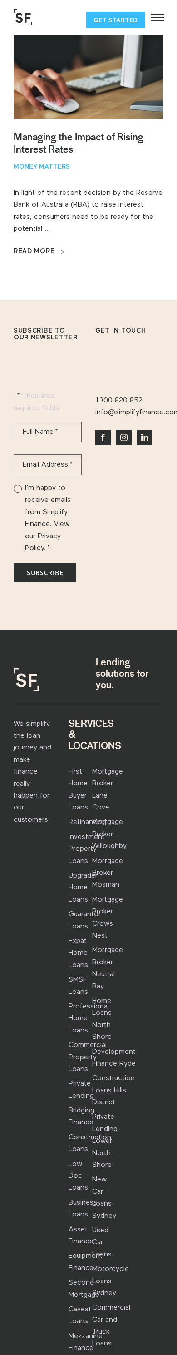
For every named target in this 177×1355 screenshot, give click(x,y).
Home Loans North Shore (102, 1019)
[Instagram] (124, 437)
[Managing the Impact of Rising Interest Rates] (88, 77)
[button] (157, 17)
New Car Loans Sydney (104, 1197)
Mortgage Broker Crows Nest (107, 917)
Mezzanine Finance (86, 1342)
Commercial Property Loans (88, 1057)
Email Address (48, 464)
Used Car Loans (102, 1242)
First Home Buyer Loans (78, 789)
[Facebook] (103, 437)
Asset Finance (81, 1235)
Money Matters (42, 167)
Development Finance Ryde (114, 1057)
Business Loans (83, 1208)
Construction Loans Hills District (113, 1090)
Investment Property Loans (87, 849)
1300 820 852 (119, 400)
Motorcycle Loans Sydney (110, 1281)
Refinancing (88, 822)
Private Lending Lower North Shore (105, 1141)
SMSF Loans (78, 985)
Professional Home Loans (89, 1018)
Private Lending (81, 1089)
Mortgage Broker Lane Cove (107, 789)
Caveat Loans (80, 1315)
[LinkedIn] (144, 437)
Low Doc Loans (78, 1176)
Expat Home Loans (78, 953)
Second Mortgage (84, 1288)
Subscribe (45, 572)
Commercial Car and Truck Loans (111, 1325)
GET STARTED (115, 19)
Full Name (40, 432)
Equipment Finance (86, 1261)
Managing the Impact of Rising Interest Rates (78, 143)
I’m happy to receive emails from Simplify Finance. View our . (48, 518)
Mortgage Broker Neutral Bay (107, 968)
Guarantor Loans (85, 920)
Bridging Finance (81, 1116)
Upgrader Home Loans (83, 887)
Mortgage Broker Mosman (107, 873)
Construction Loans (90, 1143)
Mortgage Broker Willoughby (109, 834)
